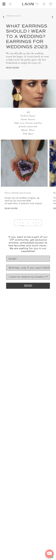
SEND (28, 285)
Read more (12, 68)
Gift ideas (28, 133)
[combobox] (27, 277)
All (28, 112)
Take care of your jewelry (28, 122)
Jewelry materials (28, 126)
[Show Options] (47, 277)
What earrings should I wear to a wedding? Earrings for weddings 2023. (27, 36)
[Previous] (3, 17)
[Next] (52, 17)
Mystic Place (28, 130)
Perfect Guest (28, 115)
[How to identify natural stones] (24, 163)
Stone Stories (28, 119)
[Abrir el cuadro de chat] (49, 553)
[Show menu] (3, 4)
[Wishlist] (38, 4)
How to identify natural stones (18, 192)
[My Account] (45, 4)
